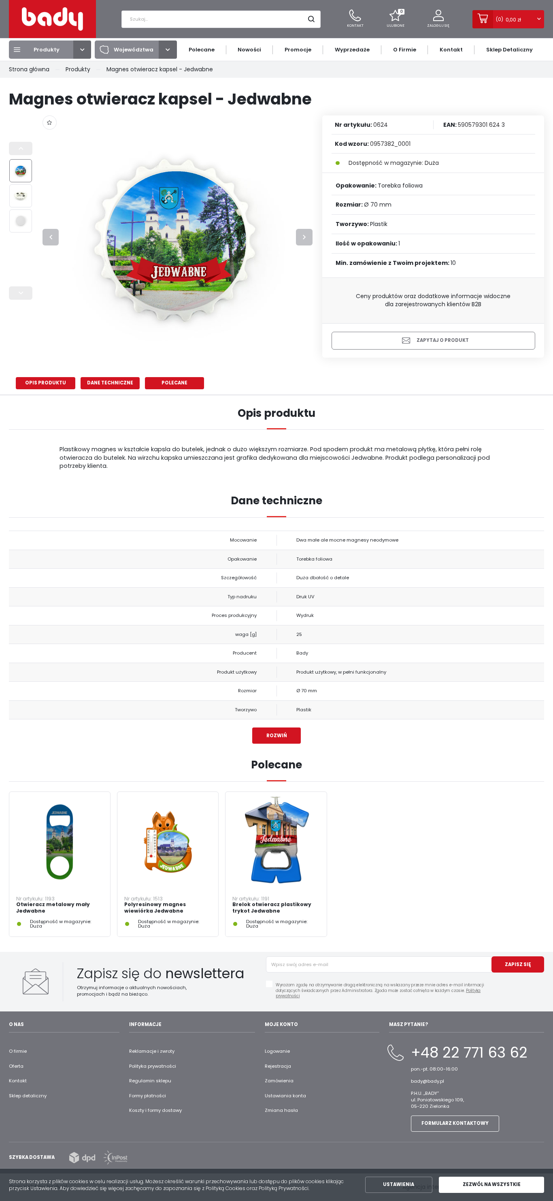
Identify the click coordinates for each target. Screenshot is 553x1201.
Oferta (16, 1066)
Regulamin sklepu (150, 1080)
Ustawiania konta (285, 1095)
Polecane (174, 383)
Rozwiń (276, 735)
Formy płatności (147, 1095)
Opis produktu (45, 383)
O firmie (18, 1051)
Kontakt (18, 1080)
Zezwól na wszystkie (492, 1184)
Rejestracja (278, 1066)
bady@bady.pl (427, 1081)
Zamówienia (279, 1080)
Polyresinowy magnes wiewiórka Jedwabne (155, 907)
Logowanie (277, 1051)
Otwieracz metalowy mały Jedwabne (53, 907)
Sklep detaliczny (28, 1095)
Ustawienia (398, 1184)
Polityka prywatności (152, 1066)
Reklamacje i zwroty (151, 1051)
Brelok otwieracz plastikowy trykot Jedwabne (271, 907)
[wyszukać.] (312, 19)
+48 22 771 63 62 (469, 1052)
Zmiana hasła (281, 1110)
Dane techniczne (110, 383)
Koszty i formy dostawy (155, 1110)
